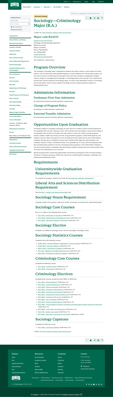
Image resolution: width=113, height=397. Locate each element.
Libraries (37, 366)
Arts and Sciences (14, 74)
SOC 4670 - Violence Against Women (50, 302)
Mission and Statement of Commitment (83, 377)
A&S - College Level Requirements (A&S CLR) (56, 192)
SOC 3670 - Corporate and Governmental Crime (53, 295)
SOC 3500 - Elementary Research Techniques (53, 220)
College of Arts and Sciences (43, 41)
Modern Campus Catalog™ (71, 394)
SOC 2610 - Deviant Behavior (47, 282)
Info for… (66, 1)
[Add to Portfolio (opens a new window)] (90, 18)
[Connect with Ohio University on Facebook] (86, 384)
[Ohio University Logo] (15, 7)
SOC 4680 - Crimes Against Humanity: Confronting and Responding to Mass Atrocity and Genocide (70, 304)
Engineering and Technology (17, 88)
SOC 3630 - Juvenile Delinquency (49, 285)
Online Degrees (16, 366)
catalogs (35, 394)
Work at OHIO (39, 369)
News (36, 363)
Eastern (60, 363)
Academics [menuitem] (37, 7)
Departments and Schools (17, 129)
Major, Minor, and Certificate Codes (19, 136)
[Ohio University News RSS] (101, 384)
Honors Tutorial (14, 98)
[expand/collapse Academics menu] (41, 7)
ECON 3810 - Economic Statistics (48, 246)
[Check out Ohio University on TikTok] (99, 384)
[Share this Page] (94, 18)
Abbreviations (13, 140)
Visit (13, 369)
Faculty (11, 132)
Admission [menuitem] (47, 7)
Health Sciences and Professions (19, 95)
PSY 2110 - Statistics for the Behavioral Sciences (53, 251)
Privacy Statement (60, 380)
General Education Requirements (19, 61)
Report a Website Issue (41, 372)
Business (12, 78)
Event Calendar (39, 357)
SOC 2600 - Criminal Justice (47, 266)
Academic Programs (17, 363)
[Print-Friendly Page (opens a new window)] (98, 18)
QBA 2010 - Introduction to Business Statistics (52, 253)
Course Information (15, 120)
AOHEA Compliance (45, 377)
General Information (15, 65)
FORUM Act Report (69, 377)
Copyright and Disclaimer (16, 150)
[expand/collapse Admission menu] (51, 7)
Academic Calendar (15, 47)
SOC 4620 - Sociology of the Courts (49, 297)
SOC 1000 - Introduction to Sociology (50, 215)
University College (14, 105)
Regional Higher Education (17, 112)
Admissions (12, 54)
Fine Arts (12, 91)
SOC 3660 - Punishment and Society (50, 292)
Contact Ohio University (88, 369)
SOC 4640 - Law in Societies (47, 299)
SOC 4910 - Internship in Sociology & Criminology (54, 314)
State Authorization (69, 380)
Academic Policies (14, 51)
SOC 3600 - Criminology (46, 269)
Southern (60, 369)
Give (93, 1)
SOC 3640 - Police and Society (48, 287)
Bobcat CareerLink (49, 155)
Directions (86, 366)
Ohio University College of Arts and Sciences (56, 33)
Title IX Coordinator (80, 380)
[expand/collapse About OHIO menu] (31, 7)
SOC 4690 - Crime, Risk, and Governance (51, 309)
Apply (86, 1)
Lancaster (60, 366)
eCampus (12, 109)
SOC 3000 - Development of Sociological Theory (54, 218)
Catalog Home (13, 36)
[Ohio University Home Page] (16, 378)
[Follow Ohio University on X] (96, 384)
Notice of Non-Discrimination (18, 147)
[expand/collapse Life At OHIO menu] (62, 7)
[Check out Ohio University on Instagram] (89, 384)
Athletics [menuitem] (66, 7)
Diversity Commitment (16, 43)
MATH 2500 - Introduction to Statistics (50, 248)
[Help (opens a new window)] (101, 18)
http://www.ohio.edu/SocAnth (43, 57)
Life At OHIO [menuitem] (57, 7)
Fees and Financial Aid (16, 58)
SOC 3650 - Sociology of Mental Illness (50, 290)
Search (102, 1)
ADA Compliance (35, 377)
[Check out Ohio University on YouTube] (94, 384)
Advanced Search (16, 29)
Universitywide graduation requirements (80, 178)
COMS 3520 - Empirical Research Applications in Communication (59, 243)
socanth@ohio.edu (40, 54)
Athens (60, 357)
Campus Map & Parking (18, 372)
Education (12, 85)
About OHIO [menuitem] (26, 7)
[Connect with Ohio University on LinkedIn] (91, 384)
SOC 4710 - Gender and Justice (48, 312)
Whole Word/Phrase (17, 27)
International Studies (15, 102)
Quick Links (76, 1)
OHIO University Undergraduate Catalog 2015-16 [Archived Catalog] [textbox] (86, 13)
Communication (14, 81)
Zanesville (61, 372)
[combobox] (87, 13)
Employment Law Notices (57, 377)
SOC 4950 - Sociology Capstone (48, 327)
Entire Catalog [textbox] (14, 20)
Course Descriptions (15, 116)
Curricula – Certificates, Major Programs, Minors (18, 124)
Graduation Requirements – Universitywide (17, 69)
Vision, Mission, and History (17, 40)
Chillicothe (61, 360)
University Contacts (15, 143)
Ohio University (19, 384)
